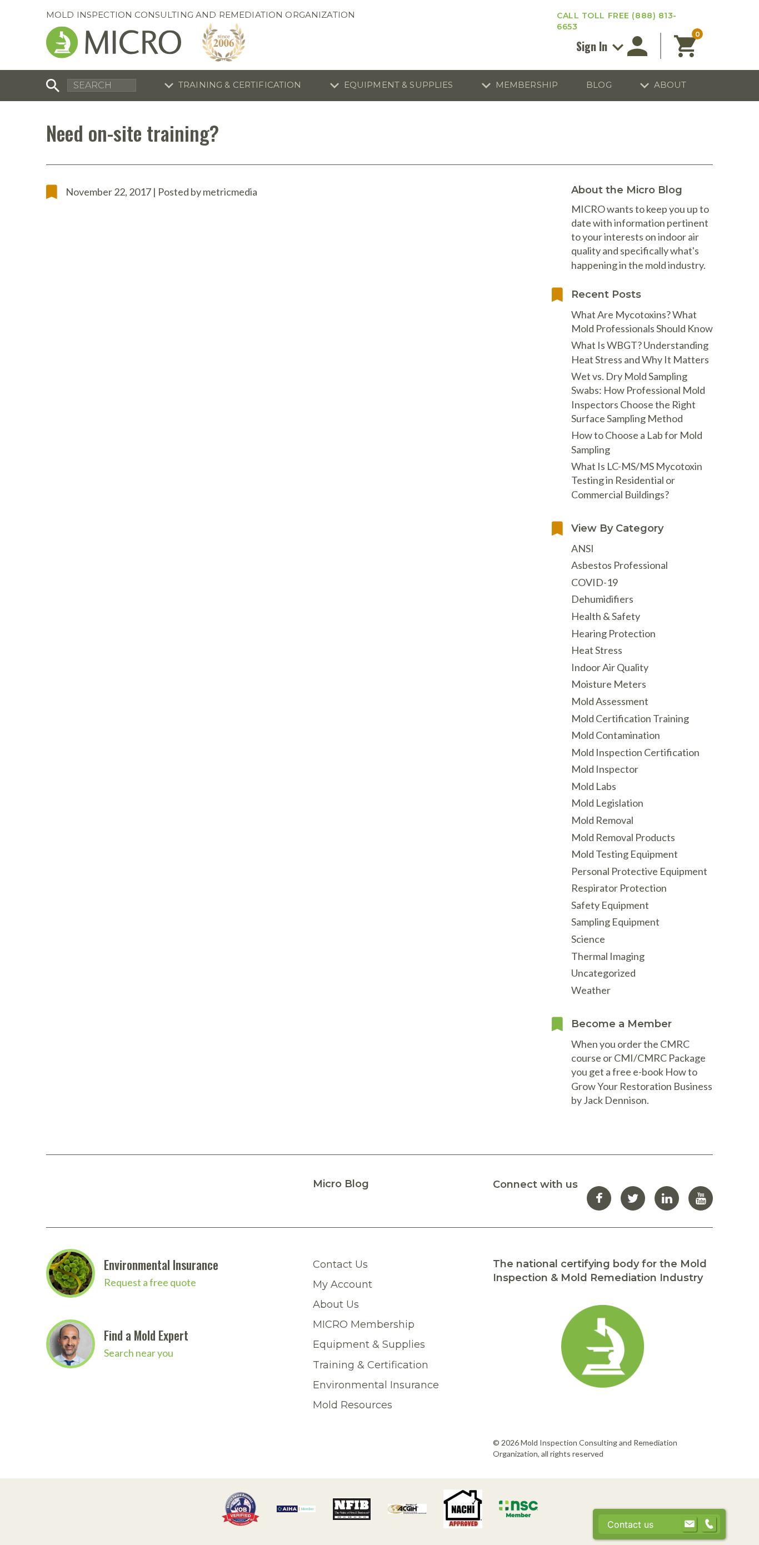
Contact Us (340, 1264)
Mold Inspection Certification (635, 752)
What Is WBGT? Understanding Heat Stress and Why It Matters (640, 352)
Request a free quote (150, 1282)
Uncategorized (603, 973)
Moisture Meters (608, 684)
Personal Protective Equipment (639, 871)
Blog (599, 84)
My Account (342, 1284)
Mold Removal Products (623, 837)
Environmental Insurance (161, 1264)
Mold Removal (602, 820)
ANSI (582, 548)
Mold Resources (352, 1405)
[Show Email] (689, 1524)
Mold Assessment (609, 701)
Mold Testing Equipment (624, 854)
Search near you (138, 1353)
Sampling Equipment (615, 922)
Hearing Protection (613, 633)
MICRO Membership (364, 1324)
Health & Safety (605, 616)
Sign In (593, 46)
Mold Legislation (607, 803)
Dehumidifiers (602, 599)
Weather (591, 990)
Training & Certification (240, 84)
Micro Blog (341, 1184)
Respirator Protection (619, 888)
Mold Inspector (604, 769)
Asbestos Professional (619, 565)
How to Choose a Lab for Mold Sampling (636, 442)
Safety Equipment (610, 905)
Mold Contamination (615, 735)
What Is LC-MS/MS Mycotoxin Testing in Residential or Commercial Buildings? (636, 480)
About (670, 84)
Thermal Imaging (608, 956)
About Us (336, 1304)
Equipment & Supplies (398, 84)
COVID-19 (594, 582)
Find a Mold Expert (146, 1335)
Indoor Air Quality (609, 667)
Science (588, 939)
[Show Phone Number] (709, 1524)
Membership (527, 84)
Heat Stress (596, 650)
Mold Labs (593, 786)
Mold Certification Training (630, 718)
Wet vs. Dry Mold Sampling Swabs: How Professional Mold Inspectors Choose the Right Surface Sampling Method (638, 397)
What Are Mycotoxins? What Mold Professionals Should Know (642, 321)
